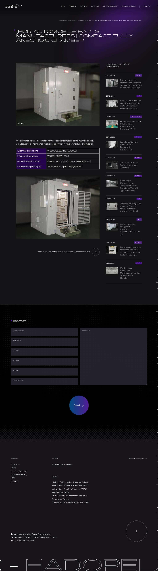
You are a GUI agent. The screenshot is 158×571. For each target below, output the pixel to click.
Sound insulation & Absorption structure (69, 496)
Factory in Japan (128, 6)
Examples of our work (85, 20)
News (13, 468)
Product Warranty (19, 475)
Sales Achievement (110, 6)
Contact (147, 6)
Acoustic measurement (62, 464)
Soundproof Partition (61, 499)
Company (72, 6)
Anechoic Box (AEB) (60, 492)
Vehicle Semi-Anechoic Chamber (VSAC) (69, 489)
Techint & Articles (18, 471)
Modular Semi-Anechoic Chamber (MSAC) (70, 486)
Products (95, 6)
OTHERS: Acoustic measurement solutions (70, 503)
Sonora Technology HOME (67, 20)
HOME (63, 6)
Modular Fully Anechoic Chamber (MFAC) (70, 482)
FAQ (13, 478)
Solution (84, 6)
